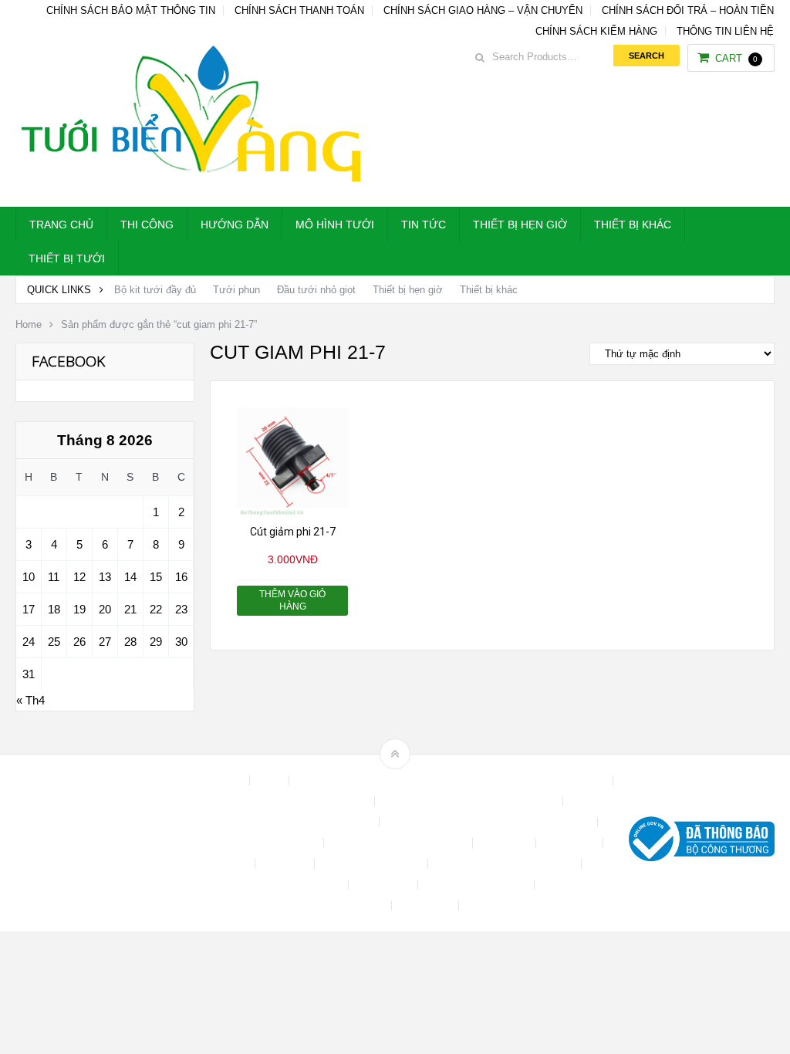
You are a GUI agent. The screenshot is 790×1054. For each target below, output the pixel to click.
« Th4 (30, 700)
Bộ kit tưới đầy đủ (155, 290)
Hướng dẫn (234, 224)
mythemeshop (95, 843)
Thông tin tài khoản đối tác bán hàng (302, 905)
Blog (271, 780)
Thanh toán (385, 885)
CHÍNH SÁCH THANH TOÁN (299, 10)
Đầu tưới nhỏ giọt (316, 290)
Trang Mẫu (427, 905)
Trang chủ (61, 224)
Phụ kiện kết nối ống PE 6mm (506, 864)
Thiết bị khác (632, 224)
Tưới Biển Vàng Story (519, 905)
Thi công (147, 224)
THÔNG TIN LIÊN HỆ (725, 31)
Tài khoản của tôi (301, 885)
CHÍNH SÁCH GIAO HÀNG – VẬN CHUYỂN (482, 10)
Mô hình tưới (334, 224)
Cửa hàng (506, 843)
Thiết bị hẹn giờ (520, 224)
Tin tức (423, 224)
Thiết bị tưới (67, 258)
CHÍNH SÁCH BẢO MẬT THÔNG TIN (130, 10)
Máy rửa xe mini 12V (373, 864)
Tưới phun (236, 290)
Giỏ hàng (286, 864)
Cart (736, 58)
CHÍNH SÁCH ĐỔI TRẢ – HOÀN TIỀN (688, 10)
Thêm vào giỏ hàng (292, 600)
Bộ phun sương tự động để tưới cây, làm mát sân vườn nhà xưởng (452, 780)
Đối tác (231, 864)
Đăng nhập (571, 843)
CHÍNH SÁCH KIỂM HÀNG (596, 31)
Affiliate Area (212, 780)
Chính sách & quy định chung (300, 801)
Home (28, 324)
